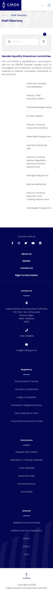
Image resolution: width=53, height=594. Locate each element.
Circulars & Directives (26, 389)
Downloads (26, 491)
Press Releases (27, 467)
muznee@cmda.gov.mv (39, 208)
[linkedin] (40, 243)
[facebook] (12, 243)
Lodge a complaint (26, 397)
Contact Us (26, 268)
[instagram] (18, 243)
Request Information (27, 452)
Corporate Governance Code (26, 421)
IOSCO (26, 546)
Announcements (26, 483)
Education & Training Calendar (26, 459)
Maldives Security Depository (26, 530)
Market (26, 260)
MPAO (26, 538)
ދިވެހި (42, 5)
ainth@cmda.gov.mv (37, 175)
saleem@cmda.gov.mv (38, 136)
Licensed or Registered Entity (26, 405)
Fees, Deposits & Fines (26, 413)
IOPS (26, 554)
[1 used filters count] (43, 42)
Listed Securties (26, 475)
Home (5, 15)
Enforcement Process (26, 381)
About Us (26, 253)
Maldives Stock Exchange (26, 522)
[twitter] (25, 243)
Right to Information (26, 275)
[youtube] (33, 243)
